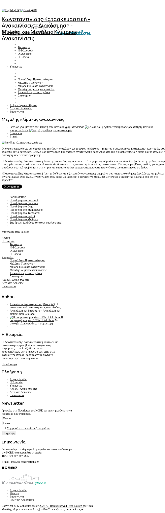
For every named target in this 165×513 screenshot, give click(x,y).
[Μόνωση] (24, 484)
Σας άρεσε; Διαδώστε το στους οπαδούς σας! (36, 222)
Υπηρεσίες (16, 385)
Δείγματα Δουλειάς (21, 392)
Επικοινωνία (17, 395)
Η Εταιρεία (16, 382)
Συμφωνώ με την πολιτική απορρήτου (28, 428)
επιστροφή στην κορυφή (15, 231)
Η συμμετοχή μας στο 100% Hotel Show (36, 319)
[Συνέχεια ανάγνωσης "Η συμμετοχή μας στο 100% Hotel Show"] (35, 317)
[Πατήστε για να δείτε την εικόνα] (22, 142)
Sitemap (14, 493)
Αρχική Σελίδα (18, 379)
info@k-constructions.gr (25, 461)
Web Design (75, 505)
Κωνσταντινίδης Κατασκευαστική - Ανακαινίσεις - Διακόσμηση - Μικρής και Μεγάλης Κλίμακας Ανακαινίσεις (46, 28)
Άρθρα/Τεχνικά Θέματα (23, 388)
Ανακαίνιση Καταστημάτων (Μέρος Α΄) (32, 304)
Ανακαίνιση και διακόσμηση (26, 310)
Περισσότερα (9, 364)
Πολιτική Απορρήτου (22, 499)
